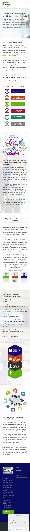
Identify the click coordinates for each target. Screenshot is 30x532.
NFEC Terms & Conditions (21, 474)
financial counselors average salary (11, 311)
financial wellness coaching (11, 176)
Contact (19, 470)
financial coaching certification (9, 55)
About (18, 467)
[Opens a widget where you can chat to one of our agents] (18, 522)
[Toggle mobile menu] (27, 2)
